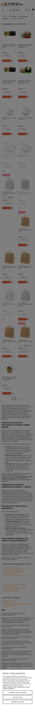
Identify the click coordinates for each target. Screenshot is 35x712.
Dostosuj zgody (17, 697)
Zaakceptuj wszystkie (17, 702)
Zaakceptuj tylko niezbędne (17, 692)
